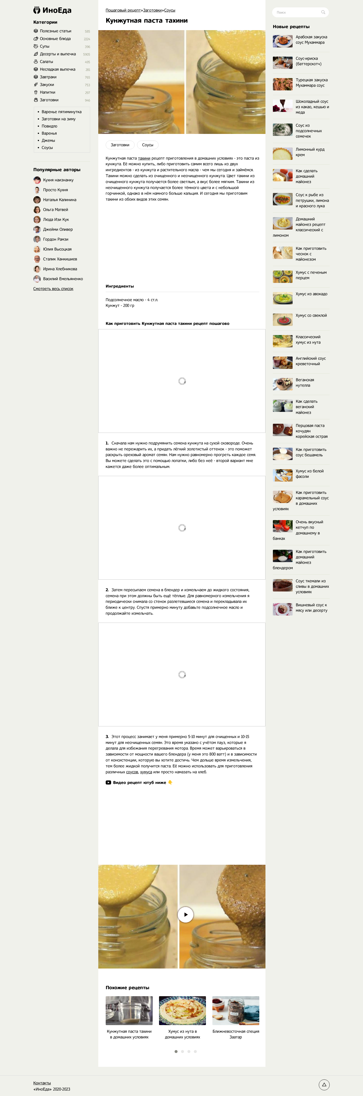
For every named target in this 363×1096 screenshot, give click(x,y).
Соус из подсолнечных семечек (309, 131)
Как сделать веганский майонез (307, 407)
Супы (44, 46)
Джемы (48, 140)
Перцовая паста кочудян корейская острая (312, 431)
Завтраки (48, 77)
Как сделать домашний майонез (307, 176)
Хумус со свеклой (311, 315)
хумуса (146, 772)
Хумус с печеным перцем (311, 275)
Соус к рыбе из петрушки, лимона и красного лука (312, 200)
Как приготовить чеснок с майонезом (311, 254)
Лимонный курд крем (310, 152)
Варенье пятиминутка (61, 111)
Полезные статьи (55, 31)
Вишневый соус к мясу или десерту (311, 608)
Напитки (47, 92)
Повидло (49, 126)
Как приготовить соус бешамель (311, 452)
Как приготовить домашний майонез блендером (299, 559)
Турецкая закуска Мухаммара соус (312, 83)
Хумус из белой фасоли (310, 474)
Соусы (147, 145)
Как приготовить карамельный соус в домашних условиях (301, 500)
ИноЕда (57, 10)
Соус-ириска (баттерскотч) (309, 61)
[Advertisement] (181, 242)
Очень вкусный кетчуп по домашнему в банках (298, 530)
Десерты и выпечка (58, 54)
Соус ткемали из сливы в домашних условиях (312, 586)
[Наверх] (324, 1084)
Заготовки (120, 145)
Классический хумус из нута (308, 340)
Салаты (46, 61)
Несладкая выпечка (57, 69)
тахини (144, 158)
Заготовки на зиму (59, 119)
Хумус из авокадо (311, 294)
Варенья (49, 133)
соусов (132, 772)
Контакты (42, 1083)
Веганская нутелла (305, 383)
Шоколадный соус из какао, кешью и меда (312, 107)
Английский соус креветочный (311, 361)
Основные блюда (55, 38)
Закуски (47, 84)
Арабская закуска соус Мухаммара (311, 40)
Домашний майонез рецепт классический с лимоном (299, 227)
